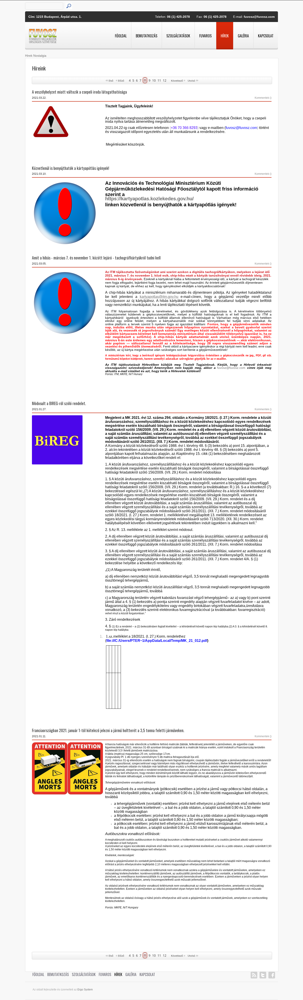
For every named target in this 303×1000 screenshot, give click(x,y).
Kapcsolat (265, 35)
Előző (121, 80)
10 (154, 80)
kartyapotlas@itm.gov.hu (159, 297)
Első (111, 80)
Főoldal (121, 35)
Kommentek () (263, 97)
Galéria (243, 35)
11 (159, 80)
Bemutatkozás (146, 35)
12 (164, 80)
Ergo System (85, 989)
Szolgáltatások (178, 35)
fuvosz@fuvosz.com (259, 16)
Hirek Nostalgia (35, 55)
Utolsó (191, 80)
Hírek (225, 35)
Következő (177, 80)
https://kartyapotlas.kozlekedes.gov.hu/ (149, 198)
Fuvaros (205, 35)
